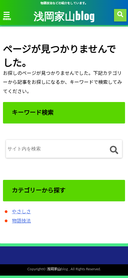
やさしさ (21, 211)
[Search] (114, 150)
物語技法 (21, 221)
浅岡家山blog (64, 16)
